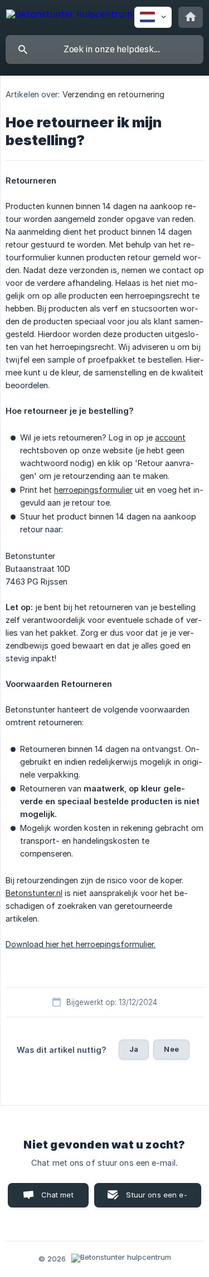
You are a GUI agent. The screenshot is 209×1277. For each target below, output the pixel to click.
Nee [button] (171, 1049)
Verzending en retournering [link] (113, 94)
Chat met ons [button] (57, 1198)
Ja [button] (133, 1049)
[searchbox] (104, 49)
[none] (69, 16)
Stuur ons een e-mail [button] (156, 1198)
